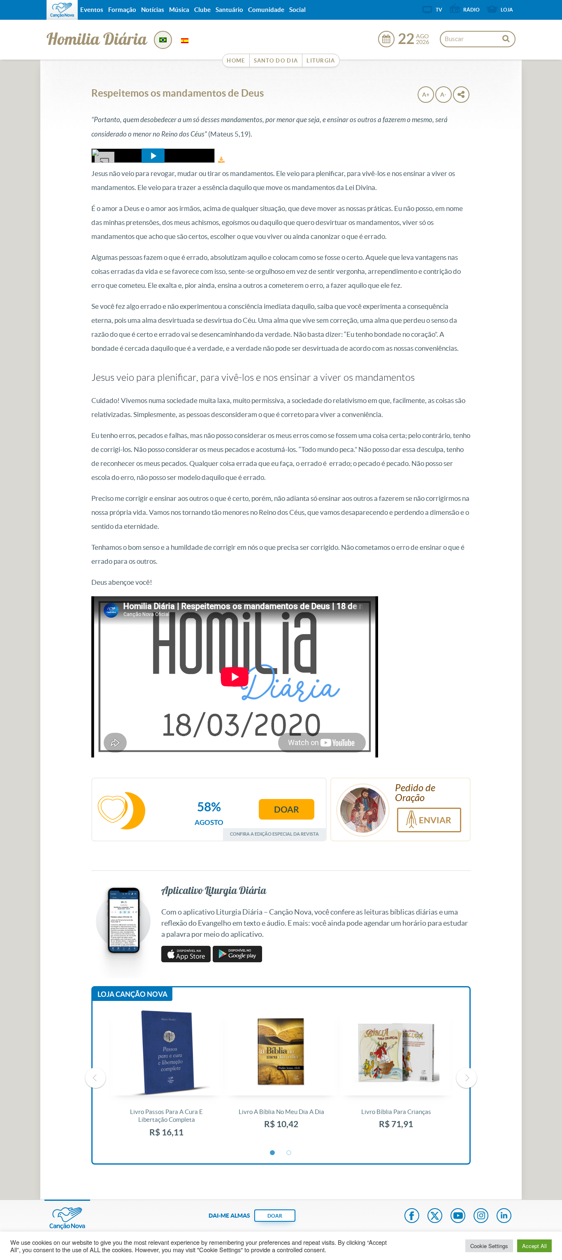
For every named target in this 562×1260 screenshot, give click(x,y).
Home (236, 61)
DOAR (274, 1215)
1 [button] (273, 1153)
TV (439, 9)
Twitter (434, 1216)
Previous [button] (95, 1078)
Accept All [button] (534, 1246)
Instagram (481, 1216)
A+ (426, 94)
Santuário (229, 9)
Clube (202, 9)
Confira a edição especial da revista (274, 833)
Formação (122, 9)
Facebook (411, 1216)
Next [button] (466, 1078)
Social (297, 9)
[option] (166, 1078)
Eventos (91, 9)
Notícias (152, 9)
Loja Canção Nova (132, 994)
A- (443, 94)
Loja (507, 9)
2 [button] (289, 1153)
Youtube (457, 1216)
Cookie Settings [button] (489, 1246)
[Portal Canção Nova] (62, 10)
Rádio (471, 9)
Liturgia (321, 61)
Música (179, 9)
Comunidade (266, 9)
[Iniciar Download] (221, 160)
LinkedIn (504, 1216)
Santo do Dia (276, 61)
